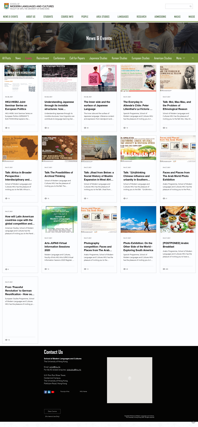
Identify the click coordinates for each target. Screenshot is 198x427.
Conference (59, 58)
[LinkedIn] (49, 392)
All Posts (6, 58)
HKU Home (84, 391)
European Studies (141, 58)
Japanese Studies (98, 58)
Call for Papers (77, 58)
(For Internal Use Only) (52, 416)
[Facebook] (45, 392)
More (178, 58)
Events (28, 58)
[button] (30, 16)
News (18, 58)
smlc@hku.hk (55, 367)
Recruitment (43, 58)
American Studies (163, 58)
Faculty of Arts (64, 391)
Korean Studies (119, 58)
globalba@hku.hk (74, 370)
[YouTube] (52, 392)
